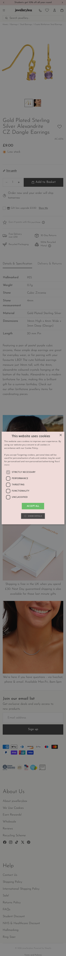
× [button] (60, 435)
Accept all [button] (33, 506)
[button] (33, 516)
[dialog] (33, 478)
